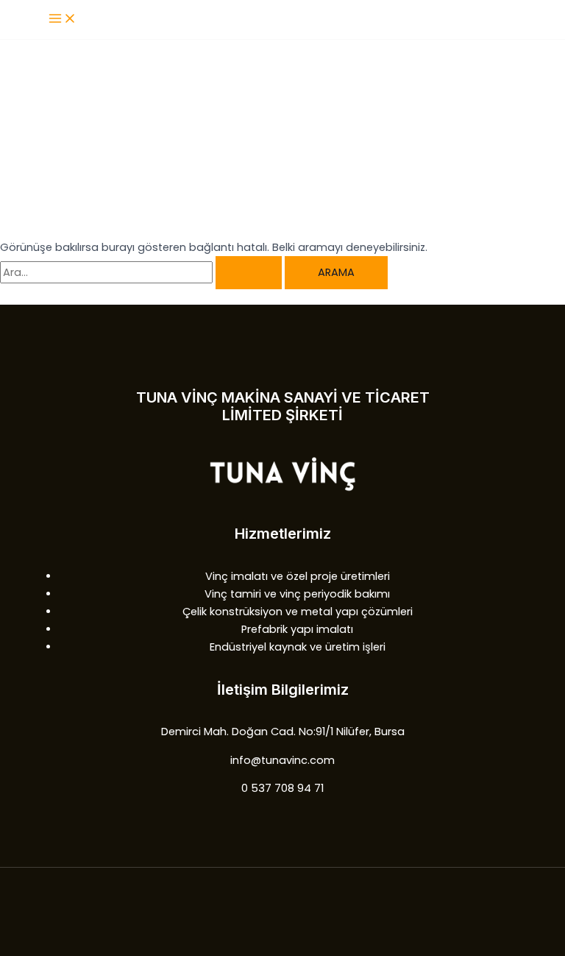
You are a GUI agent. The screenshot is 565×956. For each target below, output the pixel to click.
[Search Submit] (249, 272)
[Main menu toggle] (62, 19)
